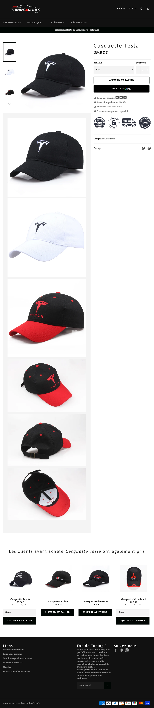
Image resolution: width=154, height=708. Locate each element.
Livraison (7, 667)
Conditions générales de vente (17, 658)
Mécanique (34, 23)
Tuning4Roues (14, 703)
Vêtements (78, 23)
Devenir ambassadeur (13, 649)
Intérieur (56, 23)
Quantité (141, 63)
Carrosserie (11, 23)
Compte (121, 8)
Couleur (98, 63)
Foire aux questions (12, 654)
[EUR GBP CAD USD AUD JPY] (132, 9)
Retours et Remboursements (16, 671)
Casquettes (110, 139)
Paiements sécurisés (12, 663)
